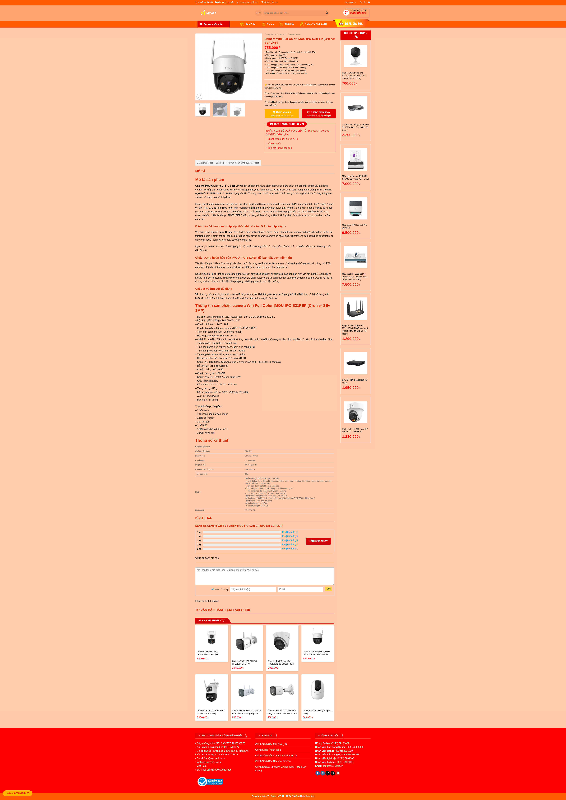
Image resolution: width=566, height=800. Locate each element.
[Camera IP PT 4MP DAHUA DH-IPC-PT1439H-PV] (355, 412)
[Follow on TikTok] (327, 773)
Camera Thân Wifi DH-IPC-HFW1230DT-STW (245, 662)
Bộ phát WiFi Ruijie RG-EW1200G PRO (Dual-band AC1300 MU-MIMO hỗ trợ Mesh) (355, 329)
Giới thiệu (289, 24)
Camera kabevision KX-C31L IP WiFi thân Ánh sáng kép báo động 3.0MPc (246, 713)
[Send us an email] (332, 773)
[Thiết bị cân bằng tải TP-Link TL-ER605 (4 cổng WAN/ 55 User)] (355, 107)
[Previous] (200, 67)
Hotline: (18, 793)
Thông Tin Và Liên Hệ (316, 24)
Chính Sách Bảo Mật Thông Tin (271, 744)
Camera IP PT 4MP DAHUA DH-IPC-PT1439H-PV (355, 430)
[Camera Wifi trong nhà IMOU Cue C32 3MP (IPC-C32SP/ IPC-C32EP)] (355, 56)
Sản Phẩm (250, 24)
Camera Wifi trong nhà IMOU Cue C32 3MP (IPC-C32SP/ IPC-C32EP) (354, 75)
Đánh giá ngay (318, 541)
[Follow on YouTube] (337, 773)
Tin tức (270, 24)
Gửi (328, 589)
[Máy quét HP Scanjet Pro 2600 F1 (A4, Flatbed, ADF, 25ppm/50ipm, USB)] (355, 257)
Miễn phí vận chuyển (225, 2)
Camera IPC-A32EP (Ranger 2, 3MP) (317, 712)
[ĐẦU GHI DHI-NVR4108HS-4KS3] (355, 363)
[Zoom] (199, 97)
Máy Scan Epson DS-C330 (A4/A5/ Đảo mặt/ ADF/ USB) (355, 177)
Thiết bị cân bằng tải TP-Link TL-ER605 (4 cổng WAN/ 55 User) (355, 127)
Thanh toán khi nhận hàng (249, 2)
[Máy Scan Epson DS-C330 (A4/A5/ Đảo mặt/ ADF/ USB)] (355, 159)
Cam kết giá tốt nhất (204, 2)
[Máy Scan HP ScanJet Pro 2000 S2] (355, 208)
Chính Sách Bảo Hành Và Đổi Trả (273, 761)
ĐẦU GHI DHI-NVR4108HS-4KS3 (355, 381)
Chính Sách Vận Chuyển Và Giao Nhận (276, 755)
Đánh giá (220, 163)
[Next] (257, 67)
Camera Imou (294, 34)
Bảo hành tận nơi (270, 2)
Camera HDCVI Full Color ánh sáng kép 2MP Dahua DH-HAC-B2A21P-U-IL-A (282, 713)
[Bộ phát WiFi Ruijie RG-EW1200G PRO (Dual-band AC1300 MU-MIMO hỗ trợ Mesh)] (355, 308)
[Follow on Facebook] (317, 773)
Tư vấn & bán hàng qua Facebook (243, 163)
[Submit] (326, 12)
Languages (349, 2)
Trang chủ (269, 34)
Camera (280, 34)
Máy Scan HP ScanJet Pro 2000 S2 (354, 226)
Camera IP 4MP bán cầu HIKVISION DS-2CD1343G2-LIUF (281, 664)
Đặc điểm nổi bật (205, 163)
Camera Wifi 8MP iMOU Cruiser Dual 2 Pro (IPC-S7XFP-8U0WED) (208, 654)
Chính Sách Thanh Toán (268, 750)
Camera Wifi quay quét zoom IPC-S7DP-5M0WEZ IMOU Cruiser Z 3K (316, 654)
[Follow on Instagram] (322, 773)
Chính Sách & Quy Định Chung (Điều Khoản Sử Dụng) (280, 769)
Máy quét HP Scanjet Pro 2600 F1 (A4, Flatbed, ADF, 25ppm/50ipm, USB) (354, 276)
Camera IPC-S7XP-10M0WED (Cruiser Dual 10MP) (211, 712)
